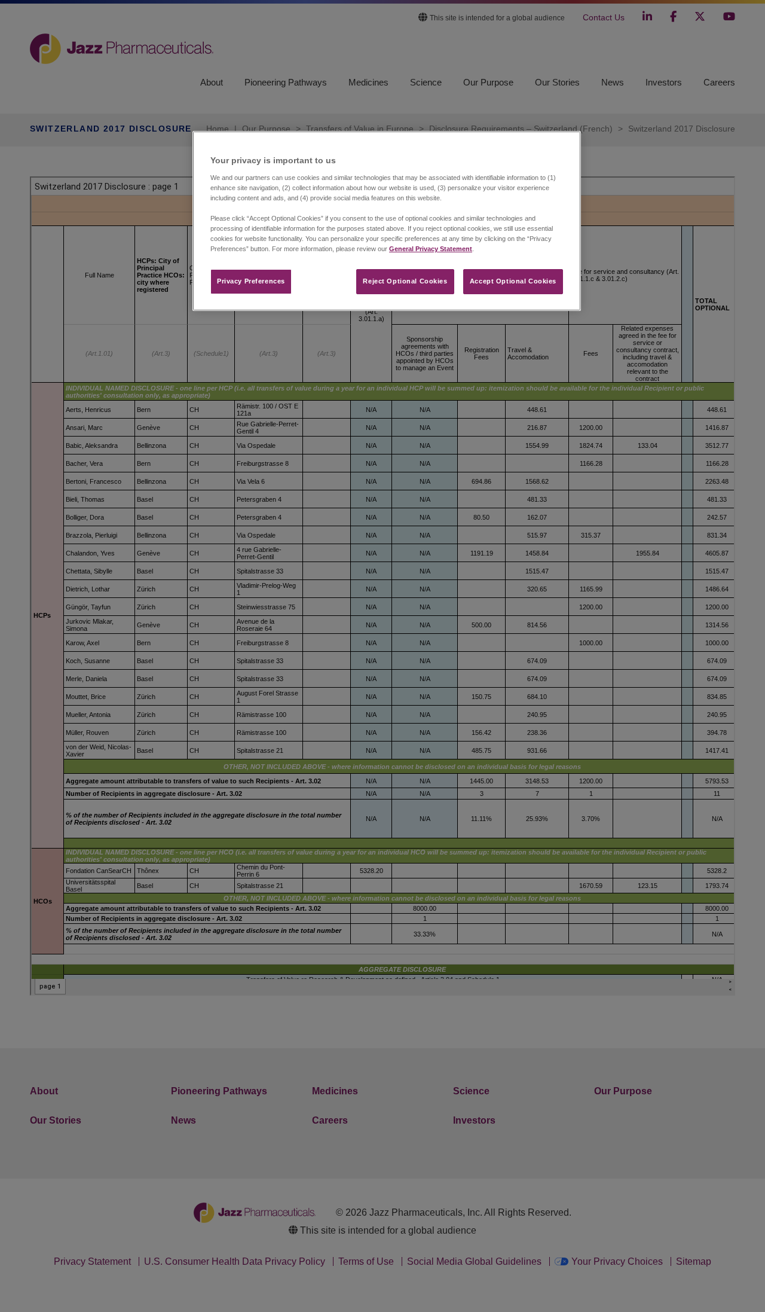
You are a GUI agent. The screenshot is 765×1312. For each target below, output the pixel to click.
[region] (386, 221)
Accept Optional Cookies (513, 281)
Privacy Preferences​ (251, 281)
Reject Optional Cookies (405, 281)
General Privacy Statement (430, 248)
